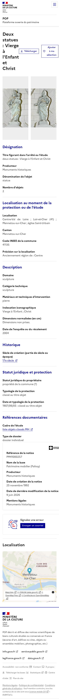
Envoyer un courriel (32, 525)
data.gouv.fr (34, 658)
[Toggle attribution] (53, 592)
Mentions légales (10, 685)
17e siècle (8, 360)
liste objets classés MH (16, 429)
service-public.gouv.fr (32, 651)
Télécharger (30, 51)
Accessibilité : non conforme (15, 667)
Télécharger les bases (15, 672)
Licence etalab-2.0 (37, 691)
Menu (54, 4)
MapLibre (9, 592)
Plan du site (18, 678)
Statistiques (35, 672)
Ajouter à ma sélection (51, 51)
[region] (29, 576)
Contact (37, 667)
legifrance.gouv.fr (12, 658)
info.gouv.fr (9, 651)
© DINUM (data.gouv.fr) (28, 592)
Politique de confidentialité (31, 685)
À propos (50, 667)
